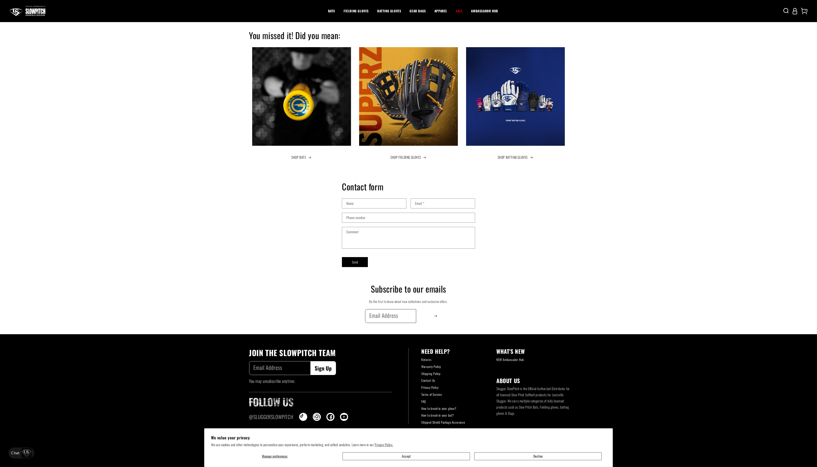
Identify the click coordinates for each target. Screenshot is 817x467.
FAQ (423, 401)
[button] (331, 11)
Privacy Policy (429, 387)
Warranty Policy (431, 366)
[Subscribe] (435, 316)
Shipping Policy (431, 373)
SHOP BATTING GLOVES (513, 157)
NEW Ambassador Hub (510, 359)
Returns (426, 359)
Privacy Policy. (384, 444)
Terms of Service (431, 394)
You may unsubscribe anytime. (272, 381)
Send (355, 262)
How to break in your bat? (437, 415)
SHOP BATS (298, 157)
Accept (406, 456)
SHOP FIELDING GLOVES (405, 157)
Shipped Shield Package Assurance (443, 422)
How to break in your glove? (438, 408)
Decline (538, 456)
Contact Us (428, 380)
